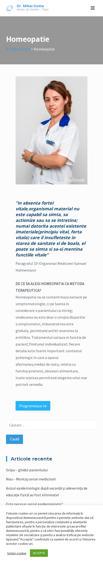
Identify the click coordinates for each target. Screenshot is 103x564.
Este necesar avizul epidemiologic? (34, 504)
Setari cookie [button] (16, 553)
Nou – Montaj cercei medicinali (31, 479)
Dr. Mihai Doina (30, 5)
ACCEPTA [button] (39, 553)
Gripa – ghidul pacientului (27, 469)
